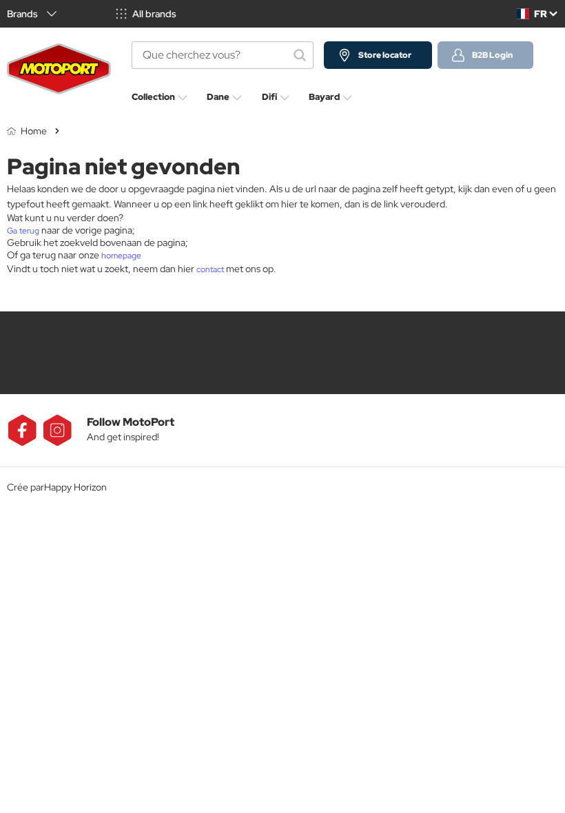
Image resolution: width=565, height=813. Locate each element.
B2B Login (492, 55)
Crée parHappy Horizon (57, 487)
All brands (154, 14)
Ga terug (23, 230)
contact (210, 269)
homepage (121, 255)
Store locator (384, 55)
